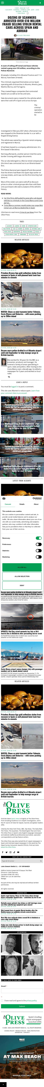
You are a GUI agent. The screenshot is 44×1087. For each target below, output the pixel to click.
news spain (7, 231)
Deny (22, 585)
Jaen (32, 10)
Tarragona (23, 234)
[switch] (39, 544)
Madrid (18, 11)
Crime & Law (25, 10)
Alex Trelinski (24, 35)
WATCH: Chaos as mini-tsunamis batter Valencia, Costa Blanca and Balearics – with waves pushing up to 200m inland (21, 314)
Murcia (25, 11)
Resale (37, 231)
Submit (22, 1006)
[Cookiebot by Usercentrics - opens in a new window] (33, 498)
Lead (37, 10)
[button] (41, 861)
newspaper (17, 231)
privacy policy (31, 1000)
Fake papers (6, 229)
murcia (27, 229)
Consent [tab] (8, 504)
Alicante (9, 10)
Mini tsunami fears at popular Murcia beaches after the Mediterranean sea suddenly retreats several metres (19, 911)
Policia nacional (28, 231)
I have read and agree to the (20, 1001)
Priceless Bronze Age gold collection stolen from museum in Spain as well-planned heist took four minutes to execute (21, 275)
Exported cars (32, 226)
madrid (20, 229)
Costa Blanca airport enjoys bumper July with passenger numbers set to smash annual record (22, 670)
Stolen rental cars (11, 234)
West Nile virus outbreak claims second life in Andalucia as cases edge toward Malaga (20, 918)
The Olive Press (33, 234)
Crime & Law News (27, 212)
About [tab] (36, 504)
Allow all (22, 567)
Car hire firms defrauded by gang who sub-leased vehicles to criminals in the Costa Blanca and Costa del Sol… (23, 200)
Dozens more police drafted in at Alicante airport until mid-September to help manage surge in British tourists (21, 352)
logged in (14, 386)
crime (23, 226)
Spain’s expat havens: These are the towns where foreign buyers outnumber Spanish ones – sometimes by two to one (21, 896)
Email (4, 986)
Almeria (16, 10)
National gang (36, 229)
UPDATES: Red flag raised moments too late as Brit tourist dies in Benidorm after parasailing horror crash (21, 632)
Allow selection (22, 576)
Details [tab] (22, 504)
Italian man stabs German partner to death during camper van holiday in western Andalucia (21, 926)
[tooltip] (9, 376)
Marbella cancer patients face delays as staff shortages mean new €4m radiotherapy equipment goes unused (21, 904)
